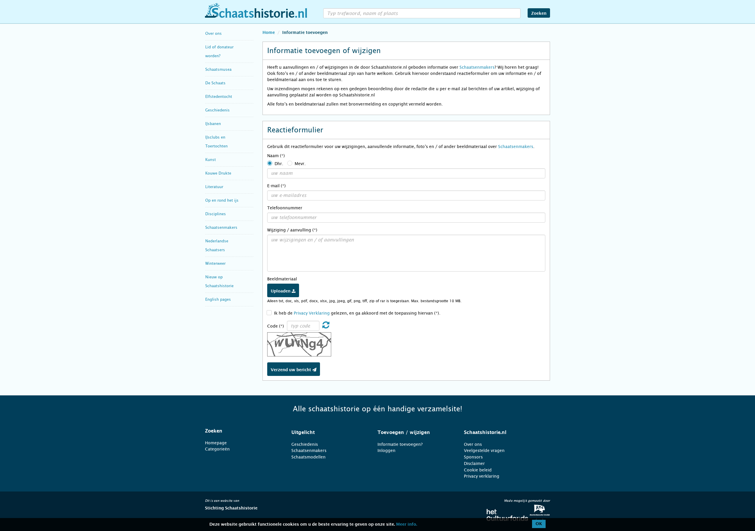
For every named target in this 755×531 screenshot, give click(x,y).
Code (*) (275, 326)
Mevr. (300, 163)
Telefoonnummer (284, 208)
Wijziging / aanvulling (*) (292, 230)
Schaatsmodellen (308, 457)
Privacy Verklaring (312, 313)
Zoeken (538, 13)
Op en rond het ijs (222, 200)
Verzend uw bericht (291, 370)
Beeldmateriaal (282, 279)
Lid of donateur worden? (219, 51)
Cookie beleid (478, 470)
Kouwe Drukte (218, 173)
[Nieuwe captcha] (325, 326)
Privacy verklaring (481, 476)
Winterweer (215, 263)
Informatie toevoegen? (400, 444)
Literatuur (214, 187)
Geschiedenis (217, 110)
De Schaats (215, 83)
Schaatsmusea (218, 69)
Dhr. (279, 163)
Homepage (216, 442)
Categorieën (217, 449)
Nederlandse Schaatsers (216, 245)
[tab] (241, 431)
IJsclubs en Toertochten (216, 141)
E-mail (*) (276, 185)
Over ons (213, 33)
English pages (218, 299)
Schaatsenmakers (221, 227)
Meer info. (406, 524)
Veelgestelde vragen (484, 450)
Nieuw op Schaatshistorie (219, 281)
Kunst (210, 159)
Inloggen (386, 450)
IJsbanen (213, 123)
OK (539, 524)
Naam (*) (276, 155)
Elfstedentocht (218, 96)
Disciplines (215, 214)
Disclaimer (474, 463)
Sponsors (473, 457)
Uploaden (281, 291)
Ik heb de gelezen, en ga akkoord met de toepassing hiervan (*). (357, 313)
